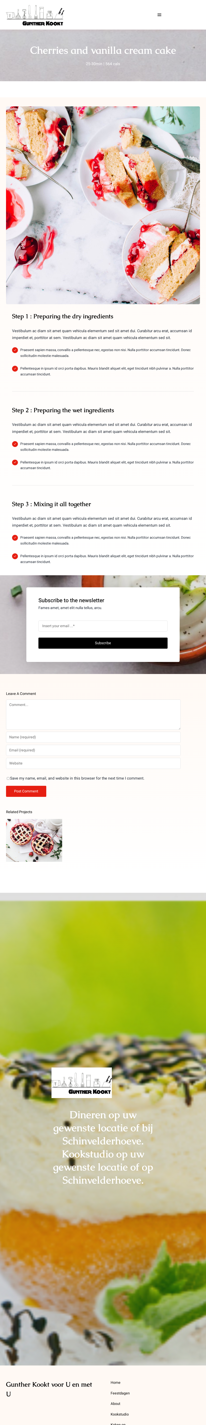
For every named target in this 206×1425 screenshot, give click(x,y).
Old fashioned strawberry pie (34, 833)
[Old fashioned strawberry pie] (34, 840)
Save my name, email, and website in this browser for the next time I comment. (77, 778)
